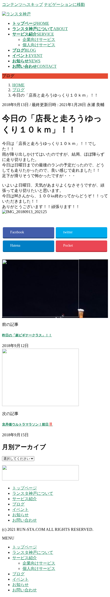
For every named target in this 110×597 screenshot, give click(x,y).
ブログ (18, 504)
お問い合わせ (24, 520)
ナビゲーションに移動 (64, 4)
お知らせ (20, 515)
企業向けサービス (39, 39)
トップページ (24, 488)
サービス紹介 (24, 499)
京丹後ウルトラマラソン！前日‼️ (27, 424)
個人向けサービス (39, 45)
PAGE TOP (102, 573)
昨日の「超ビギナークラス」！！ (27, 335)
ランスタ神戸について (32, 493)
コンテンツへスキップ (22, 4)
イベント (20, 509)
